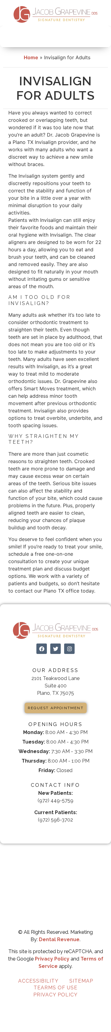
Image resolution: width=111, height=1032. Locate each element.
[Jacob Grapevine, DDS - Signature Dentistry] (55, 14)
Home (31, 57)
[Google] (61, 829)
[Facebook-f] (50, 829)
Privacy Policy (52, 959)
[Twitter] (55, 649)
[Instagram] (69, 649)
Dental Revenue (59, 939)
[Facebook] (41, 649)
